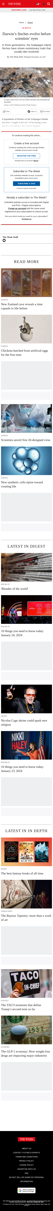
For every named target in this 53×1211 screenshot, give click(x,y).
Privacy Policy (26, 1161)
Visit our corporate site (35, 1202)
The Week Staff (16, 57)
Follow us (34, 111)
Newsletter (46, 111)
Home (21, 22)
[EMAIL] (5, 240)
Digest (30, 22)
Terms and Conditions (26, 1157)
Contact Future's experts (26, 1153)
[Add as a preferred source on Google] (26, 1190)
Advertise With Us (26, 1169)
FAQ (26, 1173)
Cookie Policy (27, 1165)
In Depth (26, 28)
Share (8, 111)
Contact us (26, 219)
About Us (26, 1148)
